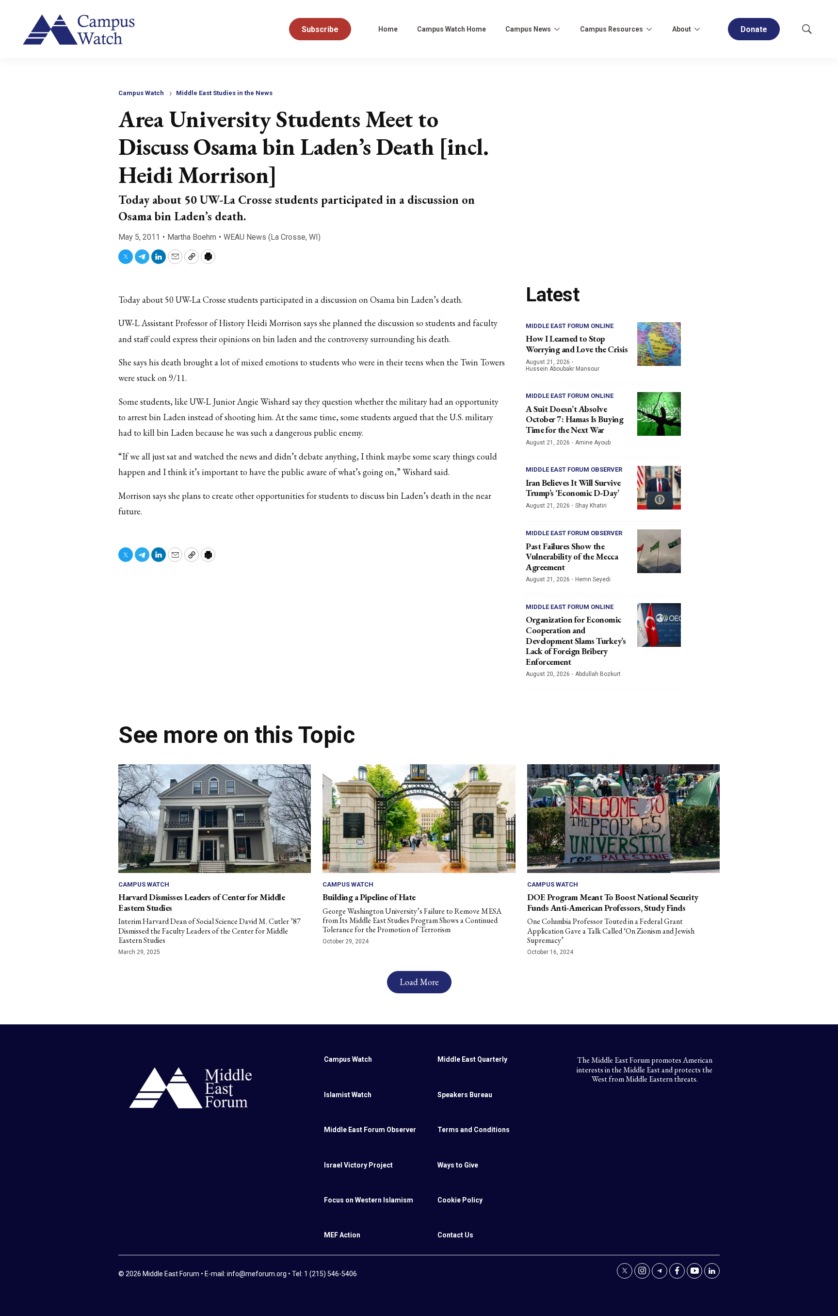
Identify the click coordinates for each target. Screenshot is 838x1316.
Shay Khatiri (591, 505)
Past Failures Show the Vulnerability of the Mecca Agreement (572, 557)
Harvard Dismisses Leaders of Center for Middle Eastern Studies (201, 902)
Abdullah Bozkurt (598, 674)
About (681, 29)
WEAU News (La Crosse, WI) (272, 237)
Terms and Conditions (473, 1130)
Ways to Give (457, 1165)
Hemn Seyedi (593, 579)
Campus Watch (141, 93)
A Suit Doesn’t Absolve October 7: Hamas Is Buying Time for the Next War (574, 419)
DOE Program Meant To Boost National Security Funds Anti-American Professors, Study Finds (612, 902)
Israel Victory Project (358, 1165)
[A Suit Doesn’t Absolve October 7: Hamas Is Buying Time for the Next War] (659, 414)
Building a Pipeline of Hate (369, 897)
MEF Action (342, 1235)
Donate (754, 29)
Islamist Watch (347, 1095)
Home (388, 29)
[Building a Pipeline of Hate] (418, 818)
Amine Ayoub (593, 442)
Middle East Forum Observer (574, 469)
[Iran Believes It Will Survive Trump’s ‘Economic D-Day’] (659, 488)
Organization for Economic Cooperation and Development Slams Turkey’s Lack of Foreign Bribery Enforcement (576, 640)
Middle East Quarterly (472, 1059)
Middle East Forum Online (569, 325)
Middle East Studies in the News (224, 93)
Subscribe (320, 29)
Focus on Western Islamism (368, 1200)
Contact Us (455, 1235)
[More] (557, 29)
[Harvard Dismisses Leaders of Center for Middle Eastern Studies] (214, 818)
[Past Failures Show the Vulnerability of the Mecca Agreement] (659, 551)
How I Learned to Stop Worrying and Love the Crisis (577, 344)
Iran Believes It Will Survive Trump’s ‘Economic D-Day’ (573, 488)
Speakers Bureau (464, 1095)
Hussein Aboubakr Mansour (562, 368)
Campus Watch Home (451, 29)
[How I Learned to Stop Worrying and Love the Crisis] (659, 344)
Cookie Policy (460, 1200)
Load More (419, 981)
